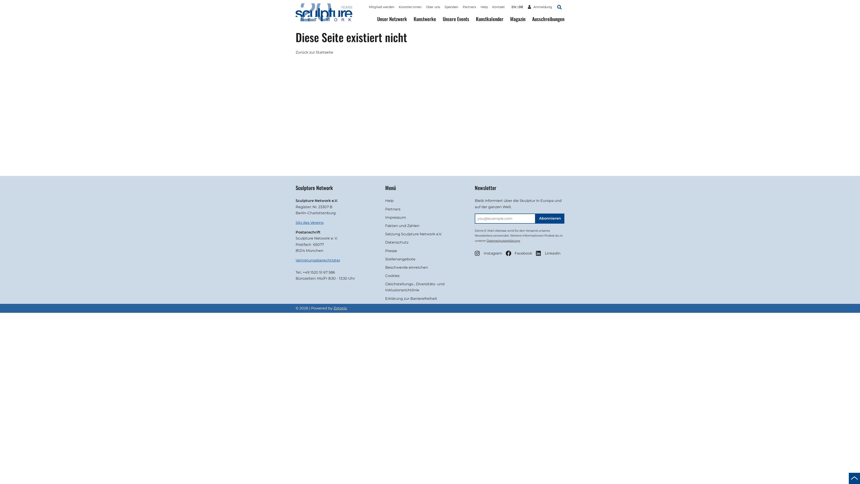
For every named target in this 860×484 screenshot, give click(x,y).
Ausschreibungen (548, 18)
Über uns (433, 7)
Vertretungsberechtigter (318, 260)
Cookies (392, 276)
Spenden (451, 7)
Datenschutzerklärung (503, 240)
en (514, 7)
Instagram (493, 253)
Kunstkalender (489, 18)
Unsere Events (456, 18)
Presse (391, 251)
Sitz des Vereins (310, 222)
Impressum (395, 217)
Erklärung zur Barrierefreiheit (411, 298)
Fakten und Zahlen (402, 226)
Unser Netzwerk (392, 18)
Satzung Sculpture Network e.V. (413, 234)
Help (484, 7)
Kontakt (498, 7)
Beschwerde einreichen (406, 267)
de (520, 7)
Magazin (517, 18)
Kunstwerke (425, 18)
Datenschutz (396, 242)
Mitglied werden (381, 7)
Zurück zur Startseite (314, 52)
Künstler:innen (410, 7)
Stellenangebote (400, 259)
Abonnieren (550, 218)
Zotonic (340, 308)
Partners (469, 7)
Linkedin (553, 253)
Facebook (523, 253)
